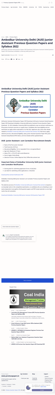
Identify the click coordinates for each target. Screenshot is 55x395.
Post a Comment (27, 280)
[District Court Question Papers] (23, 335)
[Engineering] (46, 7)
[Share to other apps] (22, 59)
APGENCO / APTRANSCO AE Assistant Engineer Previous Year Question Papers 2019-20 (27, 331)
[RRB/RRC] (25, 7)
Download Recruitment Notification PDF (12, 175)
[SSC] (36, 7)
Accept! (42, 390)
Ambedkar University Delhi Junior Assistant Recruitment (30, 185)
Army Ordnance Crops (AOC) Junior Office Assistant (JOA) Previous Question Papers (26, 324)
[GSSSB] (52, 7)
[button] (49, 3)
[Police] (20, 7)
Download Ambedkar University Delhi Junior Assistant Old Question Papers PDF (23, 195)
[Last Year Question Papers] (30, 342)
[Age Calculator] (14, 7)
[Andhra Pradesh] (20, 328)
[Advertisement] (27, 23)
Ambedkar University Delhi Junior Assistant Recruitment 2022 (23, 131)
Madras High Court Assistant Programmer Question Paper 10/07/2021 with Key (27, 338)
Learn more (43, 386)
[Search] (52, 3)
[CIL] (18, 310)
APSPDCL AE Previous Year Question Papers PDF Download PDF (28, 344)
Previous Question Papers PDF (12, 2)
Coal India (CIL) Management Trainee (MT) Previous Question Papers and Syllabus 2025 (28, 313)
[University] (31, 7)
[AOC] (18, 321)
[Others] (26, 328)
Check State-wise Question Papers (11, 226)
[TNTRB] (40, 7)
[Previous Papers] (5, 7)
